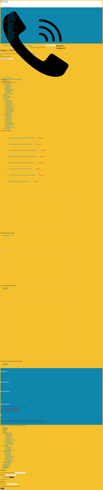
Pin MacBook (8, 112)
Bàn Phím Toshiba (11, 35)
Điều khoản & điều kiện (7, 389)
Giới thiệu (5, 375)
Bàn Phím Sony (11, 31)
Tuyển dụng (5, 378)
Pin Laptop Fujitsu (9, 103)
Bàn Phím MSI (11, 36)
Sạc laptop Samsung (12, 20)
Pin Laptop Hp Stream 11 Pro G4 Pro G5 (10, 79)
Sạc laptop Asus (11, 11)
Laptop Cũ (7, 41)
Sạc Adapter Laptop (9, 9)
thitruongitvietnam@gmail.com (9, 412)
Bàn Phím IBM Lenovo (12, 32)
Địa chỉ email (3, 484)
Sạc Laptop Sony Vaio (12, 14)
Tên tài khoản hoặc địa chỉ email (7, 472)
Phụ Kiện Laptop (8, 40)
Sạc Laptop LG (8, 120)
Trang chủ (2, 53)
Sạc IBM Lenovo (11, 12)
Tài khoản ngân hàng (7, 377)
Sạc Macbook (10, 15)
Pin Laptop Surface (9, 110)
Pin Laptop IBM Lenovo (13, 26)
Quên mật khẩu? (3, 479)
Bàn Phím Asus (11, 30)
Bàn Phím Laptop (8, 27)
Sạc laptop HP (11, 13)
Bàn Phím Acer (11, 33)
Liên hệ (4, 379)
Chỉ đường (11, 235)
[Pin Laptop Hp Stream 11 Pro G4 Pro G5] (15, 76)
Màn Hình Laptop (8, 38)
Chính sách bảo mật (7, 387)
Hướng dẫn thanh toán (7, 385)
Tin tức (4, 376)
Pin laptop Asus (11, 22)
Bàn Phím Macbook (12, 37)
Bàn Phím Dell (10, 28)
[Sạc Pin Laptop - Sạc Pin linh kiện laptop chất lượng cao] (4, 1)
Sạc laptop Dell (11, 10)
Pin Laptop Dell (11, 23)
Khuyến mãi (5, 428)
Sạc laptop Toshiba (12, 19)
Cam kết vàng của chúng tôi (8, 374)
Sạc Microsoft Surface (12, 17)
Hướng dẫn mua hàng (7, 384)
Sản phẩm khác (8, 43)
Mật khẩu (2, 474)
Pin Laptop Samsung (9, 108)
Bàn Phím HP (10, 29)
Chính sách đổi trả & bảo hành (9, 386)
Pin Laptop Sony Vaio (9, 109)
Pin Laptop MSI (8, 107)
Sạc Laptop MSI (8, 122)
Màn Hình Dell (10, 39)
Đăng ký (2, 488)
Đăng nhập (11, 477)
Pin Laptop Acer (8, 100)
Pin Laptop (7, 21)
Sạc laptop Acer (11, 18)
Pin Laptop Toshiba (9, 111)
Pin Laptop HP (11, 24)
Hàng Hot (5, 429)
